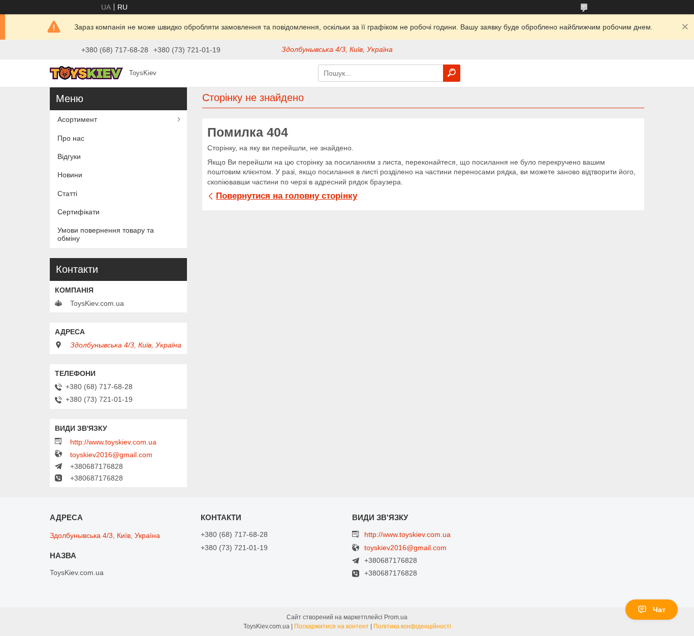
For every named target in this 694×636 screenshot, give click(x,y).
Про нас (70, 138)
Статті (67, 193)
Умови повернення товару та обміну (105, 234)
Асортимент (77, 119)
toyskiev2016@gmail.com (111, 455)
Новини (69, 175)
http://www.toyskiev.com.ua (113, 442)
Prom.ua (395, 617)
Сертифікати (78, 212)
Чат (659, 610)
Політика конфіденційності (412, 626)
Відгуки (69, 156)
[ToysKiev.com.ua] (86, 73)
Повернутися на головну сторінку (286, 196)
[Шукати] (451, 73)
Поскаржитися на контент (331, 626)
